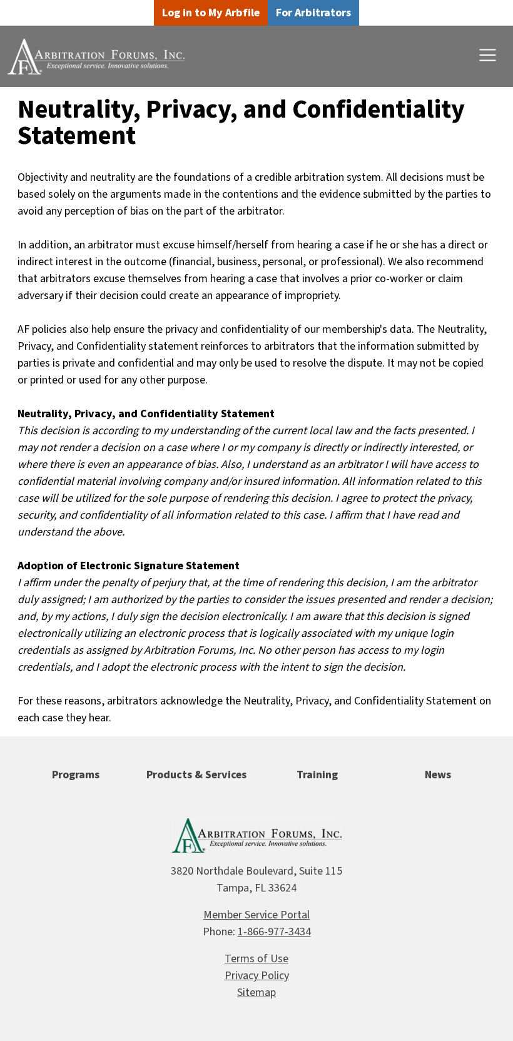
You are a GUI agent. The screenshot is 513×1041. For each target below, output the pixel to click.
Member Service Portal (256, 915)
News (438, 775)
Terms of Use (256, 959)
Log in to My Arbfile (211, 13)
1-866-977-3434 (274, 932)
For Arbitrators (313, 13)
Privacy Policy (257, 975)
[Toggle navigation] (487, 55)
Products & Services (196, 775)
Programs (75, 775)
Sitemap (256, 992)
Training (317, 775)
